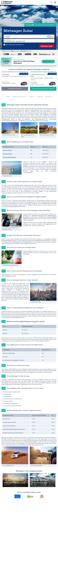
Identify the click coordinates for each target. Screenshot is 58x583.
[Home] (7, 2)
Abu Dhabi (15, 360)
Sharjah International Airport (9, 157)
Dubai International (7, 150)
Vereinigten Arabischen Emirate (44, 108)
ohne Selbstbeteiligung (50, 215)
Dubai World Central (7, 154)
